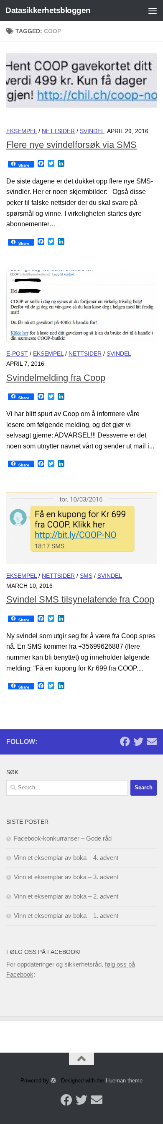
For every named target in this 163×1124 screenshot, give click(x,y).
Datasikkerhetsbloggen (48, 10)
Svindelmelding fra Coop (55, 377)
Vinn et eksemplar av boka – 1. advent (66, 915)
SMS (86, 575)
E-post (17, 353)
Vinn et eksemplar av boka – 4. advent (66, 857)
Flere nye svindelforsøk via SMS (71, 144)
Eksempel (21, 131)
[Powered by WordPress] (53, 1080)
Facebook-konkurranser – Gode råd (63, 838)
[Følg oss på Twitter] (138, 741)
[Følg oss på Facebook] (125, 741)
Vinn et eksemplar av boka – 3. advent (66, 876)
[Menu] (152, 10)
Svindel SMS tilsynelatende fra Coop (80, 599)
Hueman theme (124, 1080)
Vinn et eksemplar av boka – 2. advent (66, 896)
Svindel (92, 131)
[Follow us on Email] (152, 741)
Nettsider (58, 131)
